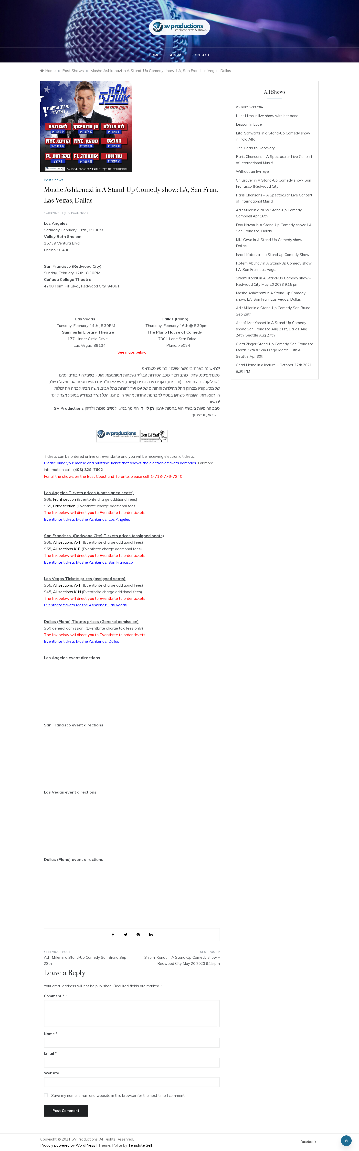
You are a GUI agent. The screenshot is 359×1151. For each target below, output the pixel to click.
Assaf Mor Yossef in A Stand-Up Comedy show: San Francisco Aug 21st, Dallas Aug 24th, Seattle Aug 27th (271, 328)
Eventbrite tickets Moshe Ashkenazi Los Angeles (87, 519)
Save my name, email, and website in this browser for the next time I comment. (118, 1095)
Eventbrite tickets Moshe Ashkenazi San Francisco (88, 562)
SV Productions (77, 213)
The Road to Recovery (255, 148)
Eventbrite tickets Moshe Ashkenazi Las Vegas (85, 604)
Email (50, 1053)
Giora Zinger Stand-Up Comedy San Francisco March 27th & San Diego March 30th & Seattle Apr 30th (274, 350)
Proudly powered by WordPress (68, 1145)
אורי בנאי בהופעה (249, 107)
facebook (308, 1141)
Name (50, 1033)
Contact (201, 55)
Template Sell (140, 1145)
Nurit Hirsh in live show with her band (267, 115)
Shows (176, 55)
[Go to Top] (346, 1140)
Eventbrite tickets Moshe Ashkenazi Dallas (81, 641)
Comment (54, 996)
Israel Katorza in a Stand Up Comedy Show (272, 254)
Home (154, 55)
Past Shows (53, 180)
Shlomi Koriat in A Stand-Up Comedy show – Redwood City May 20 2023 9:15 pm (182, 960)
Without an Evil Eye (252, 171)
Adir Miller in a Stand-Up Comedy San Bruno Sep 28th (85, 960)
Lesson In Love (249, 124)
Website (51, 1073)
